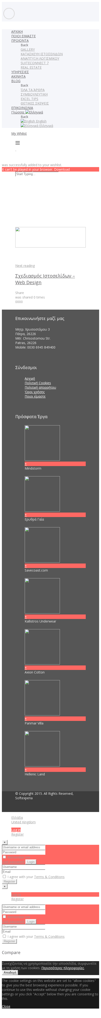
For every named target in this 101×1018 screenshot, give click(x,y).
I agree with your (36, 877)
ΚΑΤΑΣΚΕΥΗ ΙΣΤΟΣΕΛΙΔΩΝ (42, 54)
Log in (16, 830)
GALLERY (28, 49)
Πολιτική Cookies (38, 383)
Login (31, 862)
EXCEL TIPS (29, 99)
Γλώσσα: (18, 112)
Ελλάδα (17, 817)
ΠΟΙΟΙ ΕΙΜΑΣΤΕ (23, 36)
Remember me (18, 857)
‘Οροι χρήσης (35, 392)
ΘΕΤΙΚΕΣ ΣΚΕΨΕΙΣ (35, 103)
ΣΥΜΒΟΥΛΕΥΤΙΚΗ (34, 94)
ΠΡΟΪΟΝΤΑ (20, 40)
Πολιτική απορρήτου (40, 387)
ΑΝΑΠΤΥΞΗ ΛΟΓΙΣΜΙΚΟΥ (40, 58)
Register (17, 834)
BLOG (15, 81)
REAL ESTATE (31, 67)
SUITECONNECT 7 (35, 63)
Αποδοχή (10, 972)
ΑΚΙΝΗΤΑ (18, 76)
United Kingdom (23, 822)
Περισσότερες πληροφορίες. (63, 968)
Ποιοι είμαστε (35, 396)
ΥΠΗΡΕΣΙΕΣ (20, 72)
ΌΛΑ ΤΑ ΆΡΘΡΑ (33, 90)
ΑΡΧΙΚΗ (17, 31)
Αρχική (30, 378)
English (41, 121)
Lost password (13, 861)
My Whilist (19, 133)
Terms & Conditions (49, 877)
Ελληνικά (45, 125)
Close (6, 1006)
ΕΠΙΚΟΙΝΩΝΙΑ (22, 107)
